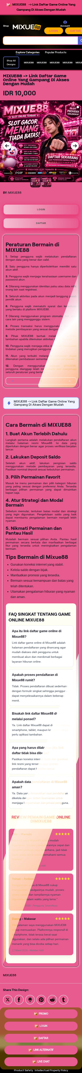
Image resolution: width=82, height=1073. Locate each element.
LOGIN (53, 30)
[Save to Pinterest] (41, 999)
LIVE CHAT (43, 1060)
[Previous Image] (7, 145)
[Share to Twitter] (8, 999)
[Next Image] (75, 145)
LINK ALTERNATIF (43, 1048)
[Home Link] (27, 27)
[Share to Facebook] (19, 999)
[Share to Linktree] (30, 999)
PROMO (43, 1013)
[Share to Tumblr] (63, 999)
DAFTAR (41, 223)
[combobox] (40, 41)
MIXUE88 (9, 975)
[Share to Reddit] (52, 999)
